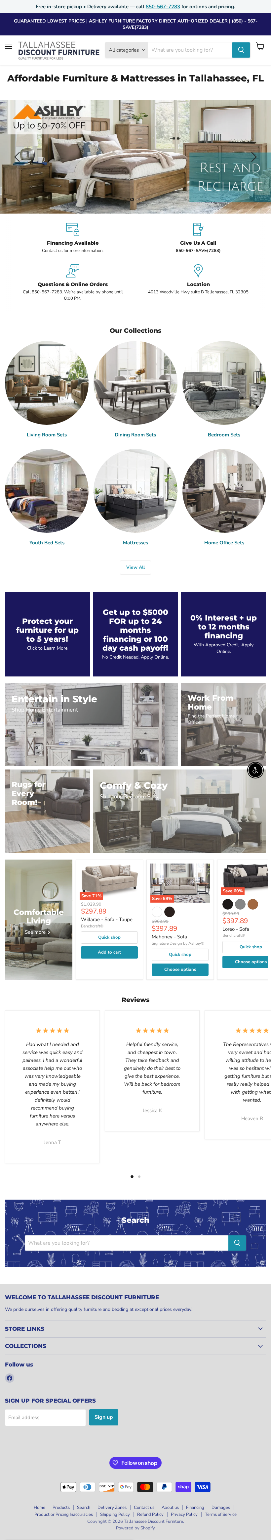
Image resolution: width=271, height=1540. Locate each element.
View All (135, 567)
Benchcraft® (92, 926)
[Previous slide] (18, 157)
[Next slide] (252, 157)
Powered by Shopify (135, 1528)
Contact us (144, 1508)
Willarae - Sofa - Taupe (107, 919)
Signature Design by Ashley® (178, 943)
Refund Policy (150, 1514)
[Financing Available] (72, 238)
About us (170, 1508)
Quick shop (109, 937)
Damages (221, 1508)
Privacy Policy (184, 1514)
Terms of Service (221, 1514)
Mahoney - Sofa (169, 936)
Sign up (104, 1417)
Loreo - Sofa (235, 929)
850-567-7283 (163, 6)
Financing (195, 1508)
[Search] (241, 50)
